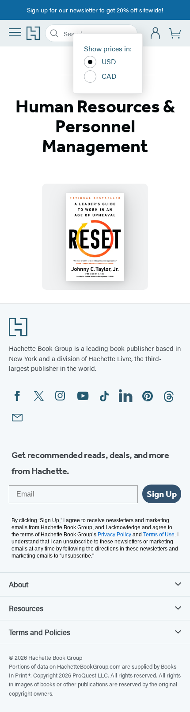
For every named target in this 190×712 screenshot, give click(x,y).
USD (109, 61)
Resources (26, 608)
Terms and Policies (39, 632)
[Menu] (15, 32)
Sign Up (162, 494)
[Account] (155, 33)
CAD (109, 76)
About (18, 584)
